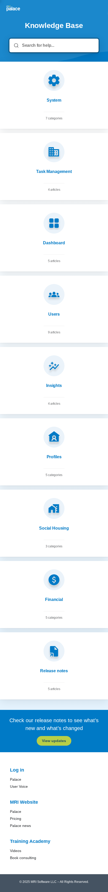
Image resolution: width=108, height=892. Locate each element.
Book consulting (23, 858)
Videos (15, 851)
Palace (15, 779)
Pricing (15, 818)
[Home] (13, 8)
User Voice (19, 786)
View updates (54, 741)
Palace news (20, 826)
